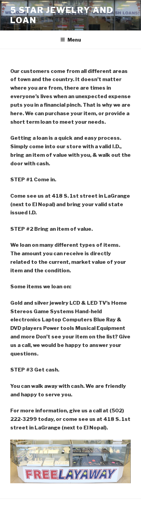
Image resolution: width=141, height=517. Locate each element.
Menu (74, 40)
